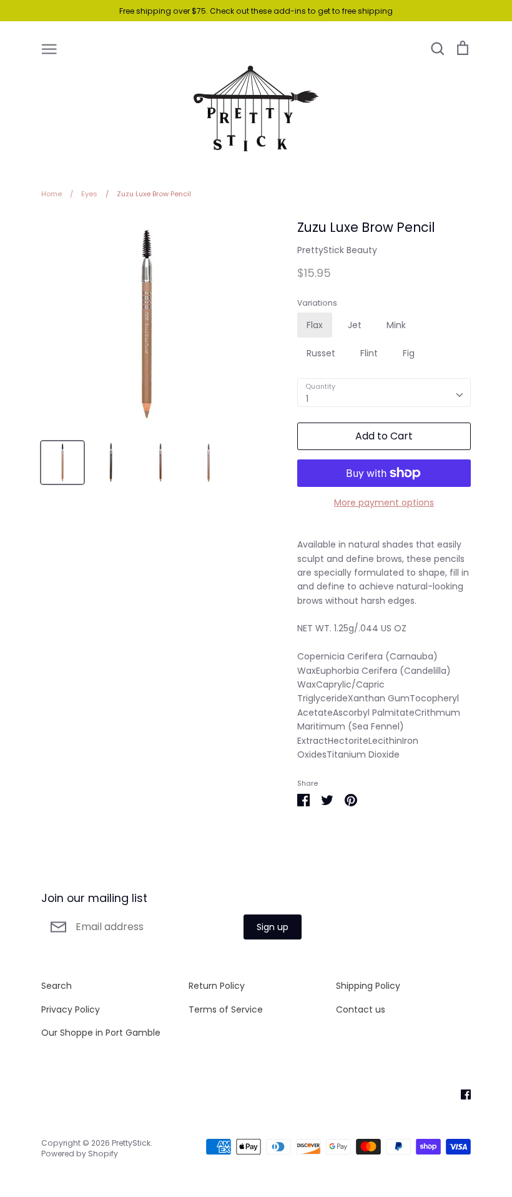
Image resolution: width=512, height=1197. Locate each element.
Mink (396, 325)
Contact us (360, 1009)
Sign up (272, 927)
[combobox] (384, 392)
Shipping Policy (368, 985)
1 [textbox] (307, 399)
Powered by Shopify (79, 1153)
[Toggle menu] (49, 48)
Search (56, 985)
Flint (369, 353)
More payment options (384, 502)
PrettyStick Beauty (337, 250)
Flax (315, 325)
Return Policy (217, 985)
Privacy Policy (70, 1009)
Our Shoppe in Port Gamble (100, 1032)
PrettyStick (131, 1143)
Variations (317, 303)
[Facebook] (461, 1093)
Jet (355, 325)
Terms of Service (226, 1009)
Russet (321, 353)
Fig (409, 353)
